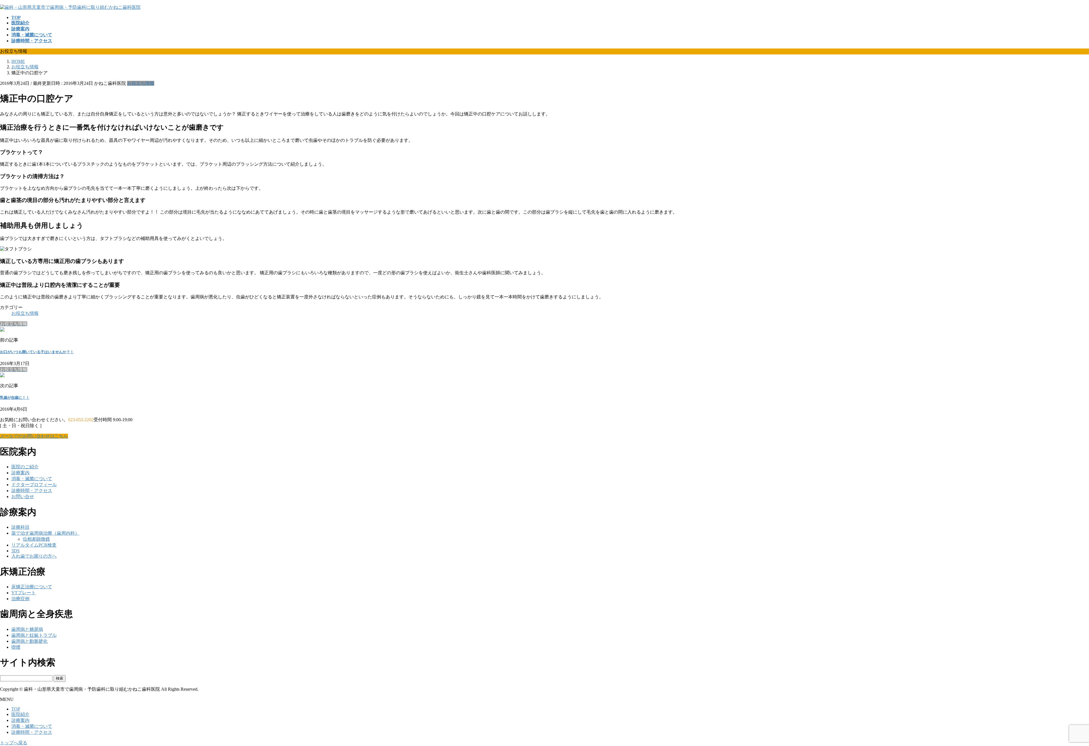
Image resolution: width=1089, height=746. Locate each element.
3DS (15, 550)
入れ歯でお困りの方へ (34, 556)
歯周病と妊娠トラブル (34, 635)
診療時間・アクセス (31, 490)
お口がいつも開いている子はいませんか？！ (37, 352)
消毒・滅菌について (31, 478)
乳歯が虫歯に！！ (14, 397)
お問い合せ (22, 496)
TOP (15, 709)
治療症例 (20, 598)
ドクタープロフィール (34, 484)
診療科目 (20, 527)
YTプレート (23, 592)
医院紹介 (20, 714)
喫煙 (15, 647)
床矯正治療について (31, 586)
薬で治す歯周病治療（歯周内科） (45, 533)
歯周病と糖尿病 (27, 629)
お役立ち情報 (140, 83)
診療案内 (20, 472)
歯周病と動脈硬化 (29, 641)
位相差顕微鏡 (36, 539)
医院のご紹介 (25, 466)
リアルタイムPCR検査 (33, 545)
